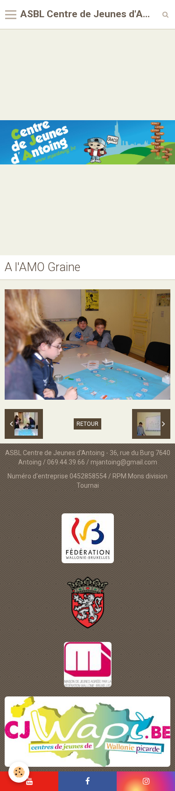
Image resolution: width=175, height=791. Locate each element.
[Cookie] (18, 772)
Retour (87, 424)
